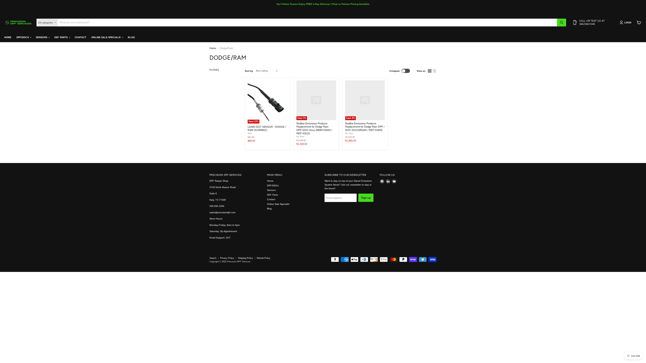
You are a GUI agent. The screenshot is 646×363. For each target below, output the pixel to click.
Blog (131, 37)
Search (212, 258)
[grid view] (429, 71)
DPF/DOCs (22, 37)
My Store (300, 136)
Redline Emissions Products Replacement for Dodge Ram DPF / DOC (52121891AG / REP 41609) (364, 126)
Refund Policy (263, 258)
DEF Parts (61, 37)
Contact (80, 37)
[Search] (561, 22)
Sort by (249, 71)
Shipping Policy (245, 258)
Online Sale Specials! (106, 37)
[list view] (434, 71)
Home (7, 37)
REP (250, 133)
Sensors (42, 37)
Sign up (366, 197)
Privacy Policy (227, 258)
